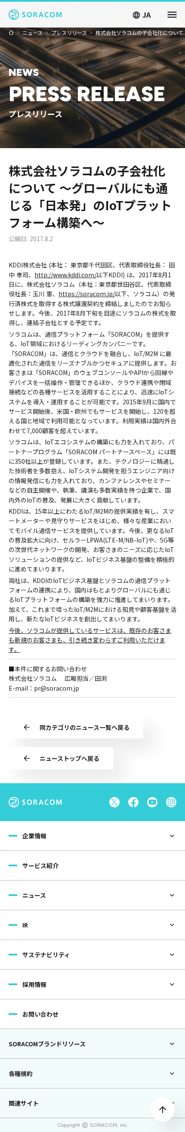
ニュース (32, 32)
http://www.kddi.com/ (65, 274)
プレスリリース (69, 32)
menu (172, 15)
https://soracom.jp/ (87, 293)
